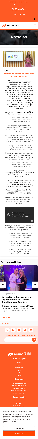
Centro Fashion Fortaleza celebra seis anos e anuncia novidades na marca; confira (20, 147)
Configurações (19, 428)
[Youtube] (19, 9)
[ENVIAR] (34, 340)
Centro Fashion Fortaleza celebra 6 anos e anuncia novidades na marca (20, 120)
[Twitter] (24, 330)
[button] (34, 25)
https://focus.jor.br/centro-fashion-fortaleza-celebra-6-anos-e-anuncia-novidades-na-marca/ (19, 129)
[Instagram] (12, 9)
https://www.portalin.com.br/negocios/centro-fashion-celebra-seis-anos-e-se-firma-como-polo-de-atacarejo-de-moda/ (19, 156)
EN (15, 15)
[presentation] (3, 285)
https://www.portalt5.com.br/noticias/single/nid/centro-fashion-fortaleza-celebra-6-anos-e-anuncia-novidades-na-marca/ (19, 138)
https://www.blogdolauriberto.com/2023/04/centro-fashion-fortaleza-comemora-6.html (19, 192)
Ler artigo (6, 317)
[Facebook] (22, 9)
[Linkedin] (16, 9)
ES (24, 15)
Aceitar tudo (19, 434)
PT (20, 15)
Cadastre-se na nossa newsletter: (20, 335)
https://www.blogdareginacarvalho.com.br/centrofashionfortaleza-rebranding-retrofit (19, 228)
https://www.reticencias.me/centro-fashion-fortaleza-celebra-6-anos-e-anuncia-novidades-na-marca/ (19, 201)
